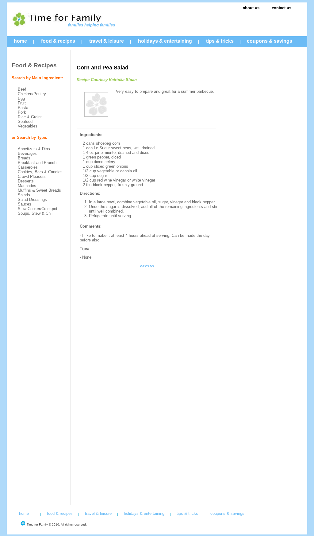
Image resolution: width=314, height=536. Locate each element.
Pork (22, 112)
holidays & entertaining (165, 41)
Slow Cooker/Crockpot (37, 208)
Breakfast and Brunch (37, 162)
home (20, 41)
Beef (22, 89)
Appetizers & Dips (34, 149)
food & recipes (58, 41)
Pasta (23, 107)
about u (251, 8)
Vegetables (27, 126)
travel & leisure (106, 41)
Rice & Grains (30, 117)
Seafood (25, 121)
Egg (21, 98)
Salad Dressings (32, 199)
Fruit (22, 103)
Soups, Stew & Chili (35, 213)
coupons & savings (269, 41)
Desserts (26, 181)
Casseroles (28, 167)
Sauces (24, 204)
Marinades (27, 185)
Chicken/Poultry (32, 94)
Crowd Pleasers (32, 176)
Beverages (27, 153)
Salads (24, 195)
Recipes (34, 65)
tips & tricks (220, 41)
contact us (281, 8)
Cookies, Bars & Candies (40, 172)
